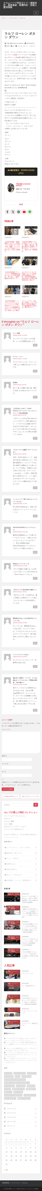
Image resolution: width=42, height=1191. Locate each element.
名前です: (19, 189)
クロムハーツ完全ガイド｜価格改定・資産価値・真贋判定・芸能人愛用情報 (20, 5)
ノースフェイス (9, 1086)
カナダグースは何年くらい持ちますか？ (17, 1082)
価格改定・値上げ (14, 853)
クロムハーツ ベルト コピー (13, 1095)
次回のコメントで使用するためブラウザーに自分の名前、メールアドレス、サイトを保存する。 (20, 783)
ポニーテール (18, 1092)
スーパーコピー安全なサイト (14, 829)
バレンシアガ (21, 1086)
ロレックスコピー (10, 1098)
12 (13, 46)
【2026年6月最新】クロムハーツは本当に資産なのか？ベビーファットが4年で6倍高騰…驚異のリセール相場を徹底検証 (30, 928)
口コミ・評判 (12, 858)
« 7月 (6, 1170)
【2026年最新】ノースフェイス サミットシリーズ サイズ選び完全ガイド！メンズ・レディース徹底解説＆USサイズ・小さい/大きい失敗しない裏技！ (12, 305)
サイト (4, 771)
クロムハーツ (32, 1073)
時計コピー (8, 1092)
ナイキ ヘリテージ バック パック (29, 1012)
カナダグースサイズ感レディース (15, 1079)
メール (5, 764)
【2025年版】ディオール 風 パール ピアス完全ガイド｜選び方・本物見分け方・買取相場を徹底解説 (29, 1001)
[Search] (35, 805)
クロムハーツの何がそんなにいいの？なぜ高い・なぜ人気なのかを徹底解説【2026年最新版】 (30, 942)
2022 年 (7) (10, 1126)
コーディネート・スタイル (26, 46)
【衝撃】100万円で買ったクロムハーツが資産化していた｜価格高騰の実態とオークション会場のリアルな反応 (30, 913)
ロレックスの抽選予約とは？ (17, 1048)
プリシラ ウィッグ (27, 973)
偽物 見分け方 (31, 1089)
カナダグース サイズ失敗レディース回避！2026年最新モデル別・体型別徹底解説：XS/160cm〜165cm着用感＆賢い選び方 (29, 276)
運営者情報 (5, 1183)
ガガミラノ (8, 818)
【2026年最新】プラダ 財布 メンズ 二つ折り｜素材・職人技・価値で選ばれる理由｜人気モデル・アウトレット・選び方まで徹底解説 (29, 246)
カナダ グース (26, 1076)
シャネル (7, 1089)
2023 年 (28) (11, 1121)
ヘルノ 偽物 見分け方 (28, 986)
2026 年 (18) (11, 1108)
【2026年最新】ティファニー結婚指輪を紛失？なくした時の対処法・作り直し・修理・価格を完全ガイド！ (12, 275)
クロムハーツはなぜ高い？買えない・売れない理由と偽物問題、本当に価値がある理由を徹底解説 (30, 899)
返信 (35, 345)
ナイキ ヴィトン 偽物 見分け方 (30, 1024)
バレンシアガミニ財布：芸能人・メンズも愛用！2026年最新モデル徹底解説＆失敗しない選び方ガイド (29, 304)
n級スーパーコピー (24, 1098)
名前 (4, 756)
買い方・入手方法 (14, 875)
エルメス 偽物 (9, 821)
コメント (6, 729)
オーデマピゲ (9, 1076)
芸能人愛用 (11, 869)
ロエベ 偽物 (8, 824)
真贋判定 (10, 864)
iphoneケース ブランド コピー (15, 826)
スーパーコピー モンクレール (14, 816)
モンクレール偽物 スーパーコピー (17, 55)
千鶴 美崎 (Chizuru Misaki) (15, 43)
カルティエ (31, 1086)
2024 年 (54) (11, 1117)
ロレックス (8, 1073)
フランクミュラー (19, 1073)
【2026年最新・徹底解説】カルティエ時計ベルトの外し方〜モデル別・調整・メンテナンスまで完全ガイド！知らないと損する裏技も (12, 246)
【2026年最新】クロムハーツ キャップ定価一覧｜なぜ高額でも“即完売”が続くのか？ (30, 955)
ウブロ (18, 1076)
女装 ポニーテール (18, 1089)
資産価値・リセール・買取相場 (18, 880)
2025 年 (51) (11, 1113)
